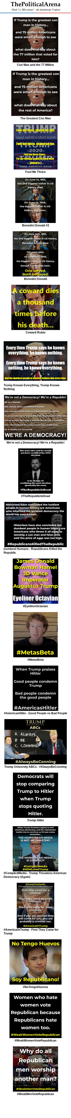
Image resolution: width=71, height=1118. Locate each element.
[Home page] (35, 5)
